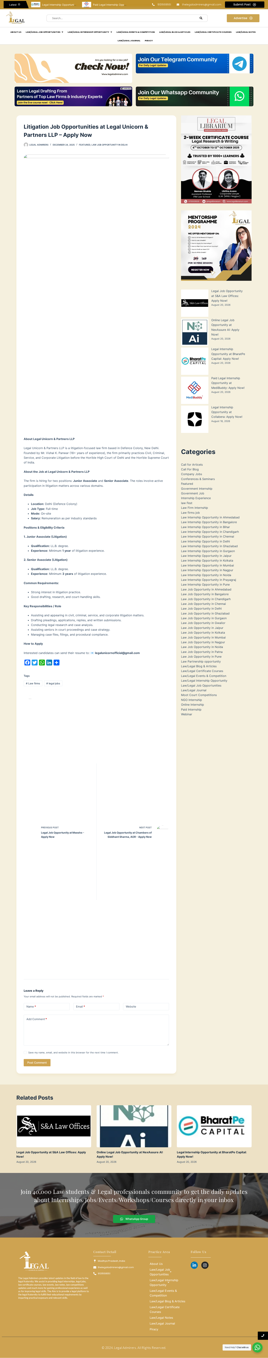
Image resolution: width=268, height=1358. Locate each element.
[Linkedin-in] (194, 1265)
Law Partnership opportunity (201, 661)
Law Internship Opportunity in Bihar (205, 527)
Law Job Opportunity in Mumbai (203, 637)
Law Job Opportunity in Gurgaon (204, 618)
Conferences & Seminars (198, 479)
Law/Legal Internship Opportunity (204, 680)
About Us (156, 1264)
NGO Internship (191, 700)
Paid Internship (191, 709)
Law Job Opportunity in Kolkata (203, 632)
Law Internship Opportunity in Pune (205, 584)
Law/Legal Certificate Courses (202, 671)
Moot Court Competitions (199, 695)
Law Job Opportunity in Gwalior (203, 623)
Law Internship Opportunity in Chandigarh (210, 532)
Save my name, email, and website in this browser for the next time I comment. (73, 1052)
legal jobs (53, 683)
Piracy (154, 1329)
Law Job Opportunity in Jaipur (202, 628)
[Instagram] (205, 1265)
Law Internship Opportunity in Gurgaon (208, 551)
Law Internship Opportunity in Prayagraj (208, 580)
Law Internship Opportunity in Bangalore (209, 522)
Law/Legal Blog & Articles (199, 666)
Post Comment (37, 1062)
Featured (84, 144)
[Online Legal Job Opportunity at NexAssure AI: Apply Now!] (134, 1126)
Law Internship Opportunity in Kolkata (207, 560)
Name (31, 1006)
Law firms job (190, 512)
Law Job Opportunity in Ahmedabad (206, 589)
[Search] (201, 18)
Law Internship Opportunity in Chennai (207, 536)
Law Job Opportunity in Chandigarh (206, 599)
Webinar (186, 714)
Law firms (33, 683)
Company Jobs (191, 474)
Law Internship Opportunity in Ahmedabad (210, 517)
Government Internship (196, 488)
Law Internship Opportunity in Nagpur (207, 570)
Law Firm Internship (194, 508)
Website (131, 1006)
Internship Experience (196, 498)
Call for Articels (192, 464)
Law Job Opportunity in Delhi (109, 144)
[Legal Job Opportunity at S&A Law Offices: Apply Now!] (53, 1126)
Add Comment (36, 1019)
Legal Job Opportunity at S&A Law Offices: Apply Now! (227, 295)
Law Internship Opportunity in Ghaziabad (209, 546)
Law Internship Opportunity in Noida (206, 575)
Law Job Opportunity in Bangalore (205, 594)
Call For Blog (190, 469)
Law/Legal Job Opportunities (201, 685)
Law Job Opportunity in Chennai (203, 604)
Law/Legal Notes (161, 1317)
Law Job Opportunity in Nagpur (203, 642)
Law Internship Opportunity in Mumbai (207, 565)
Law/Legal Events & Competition (203, 676)
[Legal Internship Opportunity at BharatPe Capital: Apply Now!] (214, 1126)
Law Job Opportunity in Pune (201, 656)
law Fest (186, 503)
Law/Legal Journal (193, 690)
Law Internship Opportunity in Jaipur (206, 556)
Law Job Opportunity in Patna (202, 652)
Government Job (192, 493)
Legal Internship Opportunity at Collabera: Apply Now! (226, 412)
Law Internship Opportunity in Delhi (205, 541)
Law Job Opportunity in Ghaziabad (205, 613)
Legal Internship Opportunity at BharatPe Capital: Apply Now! (228, 353)
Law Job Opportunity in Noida (202, 647)
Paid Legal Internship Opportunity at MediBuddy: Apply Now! (227, 383)
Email (80, 1006)
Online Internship (192, 704)
